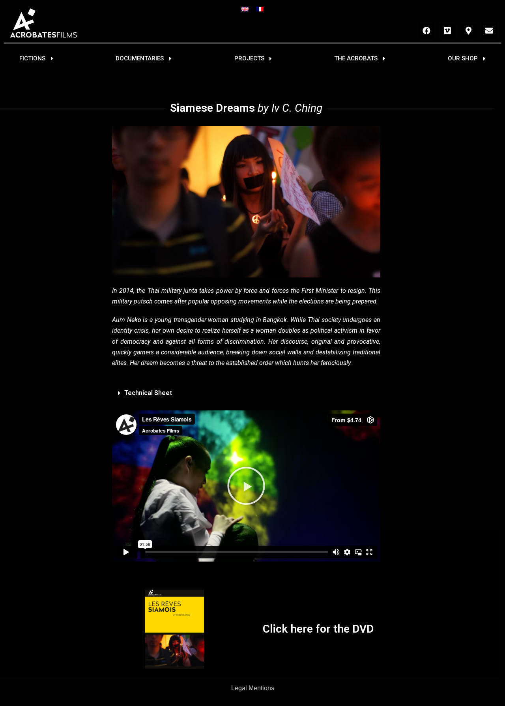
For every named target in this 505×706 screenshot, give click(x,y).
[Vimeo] (447, 31)
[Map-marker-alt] (468, 31)
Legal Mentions (252, 688)
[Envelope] (489, 31)
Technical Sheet (148, 393)
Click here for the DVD (318, 628)
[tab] (246, 393)
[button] (36, 59)
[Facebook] (426, 31)
